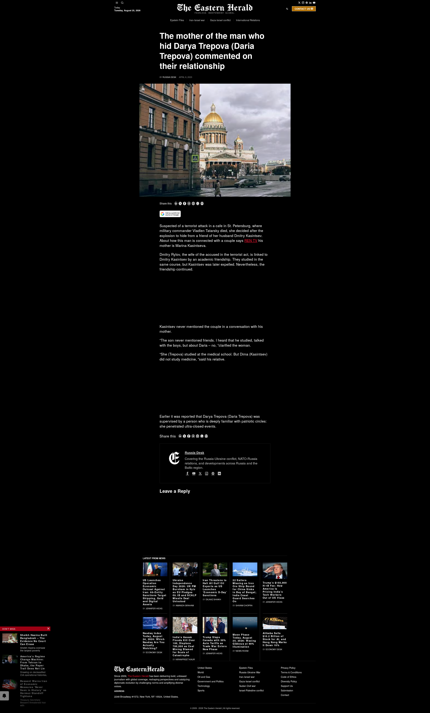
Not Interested (212, 37)
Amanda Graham (185, 657)
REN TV (250, 240)
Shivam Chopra (244, 657)
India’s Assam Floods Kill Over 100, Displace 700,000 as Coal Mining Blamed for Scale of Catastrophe (184, 698)
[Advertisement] (215, 299)
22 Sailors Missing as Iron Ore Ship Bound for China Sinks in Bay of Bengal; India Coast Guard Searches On (244, 643)
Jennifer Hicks (154, 660)
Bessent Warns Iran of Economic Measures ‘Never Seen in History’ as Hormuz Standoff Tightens (33, 687)
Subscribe (239, 37)
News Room (242, 702)
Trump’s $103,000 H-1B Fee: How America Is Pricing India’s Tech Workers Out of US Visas (275, 642)
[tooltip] (299, 2)
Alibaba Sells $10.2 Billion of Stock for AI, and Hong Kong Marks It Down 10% (275, 691)
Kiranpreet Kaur (185, 711)
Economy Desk (154, 704)
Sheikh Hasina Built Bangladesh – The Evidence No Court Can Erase (33, 639)
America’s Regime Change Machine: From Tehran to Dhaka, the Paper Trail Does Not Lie (32, 661)
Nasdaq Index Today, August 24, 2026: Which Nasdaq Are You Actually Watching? (154, 693)
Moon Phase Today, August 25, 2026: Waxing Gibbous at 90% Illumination (244, 692)
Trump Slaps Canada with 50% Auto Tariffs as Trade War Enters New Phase (215, 695)
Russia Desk (169, 77)
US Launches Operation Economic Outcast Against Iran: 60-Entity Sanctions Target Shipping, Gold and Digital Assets (154, 644)
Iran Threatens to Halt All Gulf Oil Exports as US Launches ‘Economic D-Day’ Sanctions (215, 640)
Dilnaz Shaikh (213, 651)
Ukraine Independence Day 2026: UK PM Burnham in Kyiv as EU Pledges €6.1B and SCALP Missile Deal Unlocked (185, 643)
